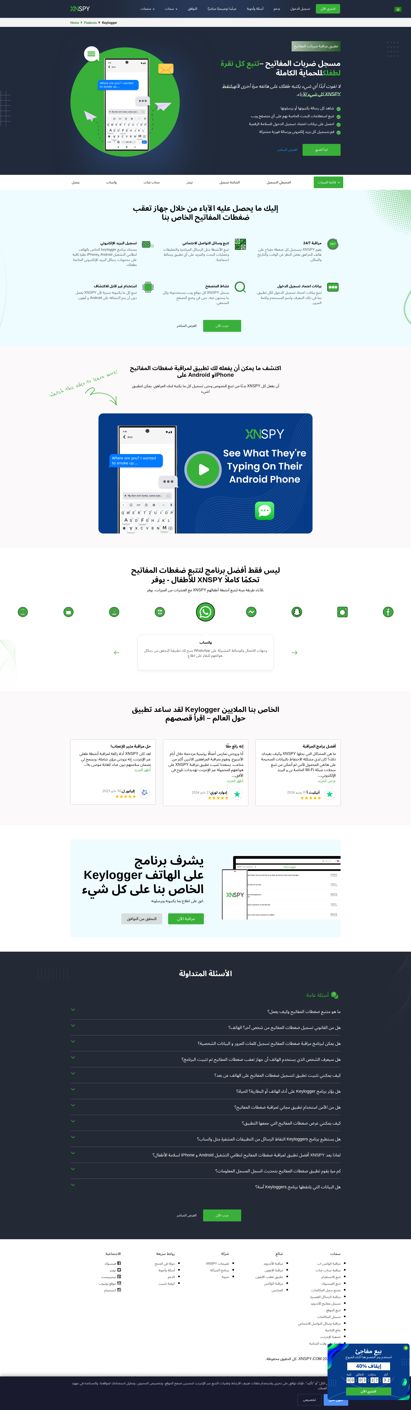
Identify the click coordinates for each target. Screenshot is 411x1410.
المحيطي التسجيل (279, 182)
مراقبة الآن (186, 919)
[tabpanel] (113, 772)
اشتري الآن (328, 8)
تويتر (113, 1270)
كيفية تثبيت (167, 1283)
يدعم (277, 8)
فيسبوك (110, 1263)
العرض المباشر (287, 149)
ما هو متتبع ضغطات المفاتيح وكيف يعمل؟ (304, 1011)
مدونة (225, 1276)
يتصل (75, 182)
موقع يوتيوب (107, 1283)
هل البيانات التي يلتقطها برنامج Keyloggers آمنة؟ (298, 1186)
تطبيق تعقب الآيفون (269, 1276)
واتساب (111, 182)
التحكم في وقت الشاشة (325, 1343)
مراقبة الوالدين (273, 1283)
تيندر (189, 182)
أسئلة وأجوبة (255, 8)
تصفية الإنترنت (330, 1336)
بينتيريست (108, 1276)
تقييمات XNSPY (217, 1263)
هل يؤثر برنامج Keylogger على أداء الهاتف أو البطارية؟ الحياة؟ (288, 1091)
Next (294, 658)
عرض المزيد (327, 781)
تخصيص (309, 1399)
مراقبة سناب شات (328, 1270)
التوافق (192, 8)
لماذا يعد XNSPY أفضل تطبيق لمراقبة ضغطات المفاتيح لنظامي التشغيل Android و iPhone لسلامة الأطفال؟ (247, 1155)
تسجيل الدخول (300, 8)
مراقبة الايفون (274, 1270)
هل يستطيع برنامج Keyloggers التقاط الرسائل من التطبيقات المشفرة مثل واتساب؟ (269, 1139)
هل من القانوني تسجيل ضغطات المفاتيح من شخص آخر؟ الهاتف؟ (285, 1027)
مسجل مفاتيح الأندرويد (326, 1303)
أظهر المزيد (142, 770)
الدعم (171, 1276)
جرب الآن (222, 325)
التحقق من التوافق (142, 919)
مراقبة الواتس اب (329, 1263)
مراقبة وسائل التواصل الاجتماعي (319, 1323)
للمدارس (277, 1290)
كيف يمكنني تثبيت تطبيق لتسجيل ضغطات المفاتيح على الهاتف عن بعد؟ (278, 1075)
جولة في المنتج (165, 1263)
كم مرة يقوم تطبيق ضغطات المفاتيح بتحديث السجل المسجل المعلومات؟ (278, 1170)
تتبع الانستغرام (331, 1276)
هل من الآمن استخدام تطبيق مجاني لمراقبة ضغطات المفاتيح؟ (288, 1107)
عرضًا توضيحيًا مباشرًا (222, 8)
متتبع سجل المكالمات (326, 1290)
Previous (116, 658)
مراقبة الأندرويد (273, 1263)
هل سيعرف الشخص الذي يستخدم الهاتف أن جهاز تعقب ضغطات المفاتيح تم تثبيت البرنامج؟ (261, 1059)
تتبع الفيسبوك (331, 1283)
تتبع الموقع (333, 1310)
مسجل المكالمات (329, 1316)
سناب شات (152, 182)
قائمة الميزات (327, 182)
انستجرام (110, 1290)
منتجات (146, 8)
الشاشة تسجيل (230, 182)
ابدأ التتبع (322, 149)
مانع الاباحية (333, 1330)
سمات (170, 8)
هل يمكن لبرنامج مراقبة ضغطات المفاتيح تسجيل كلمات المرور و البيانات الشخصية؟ (269, 1043)
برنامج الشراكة (219, 1270)
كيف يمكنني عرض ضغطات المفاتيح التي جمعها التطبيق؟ (291, 1123)
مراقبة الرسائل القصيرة (325, 1296)
